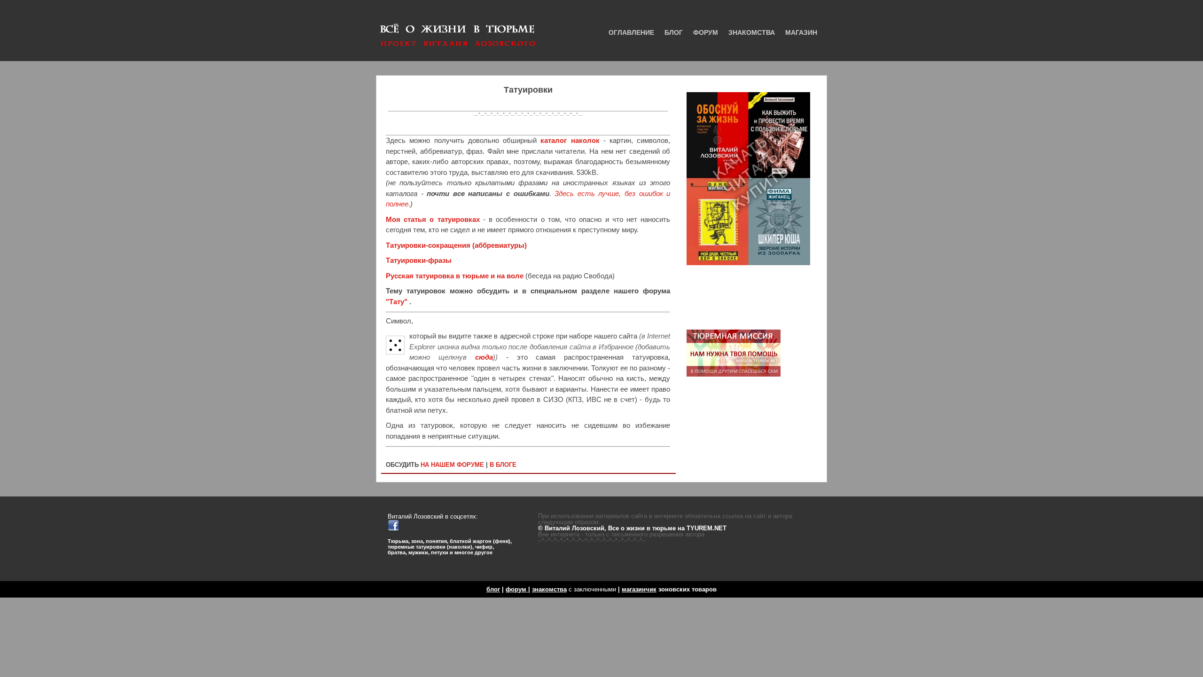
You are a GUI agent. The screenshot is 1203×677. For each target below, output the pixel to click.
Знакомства (751, 32)
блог (493, 589)
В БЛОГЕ (503, 464)
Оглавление (631, 32)
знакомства (549, 589)
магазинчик (639, 589)
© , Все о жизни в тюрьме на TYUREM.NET (632, 528)
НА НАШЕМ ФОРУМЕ (452, 464)
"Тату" (397, 302)
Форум (705, 32)
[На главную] (458, 24)
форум (517, 589)
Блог (673, 32)
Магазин (801, 32)
